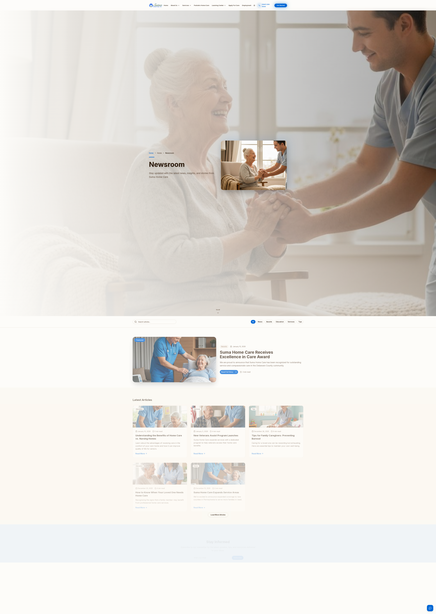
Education (280, 322)
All (253, 322)
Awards (269, 322)
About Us (174, 5)
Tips (300, 322)
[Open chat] (430, 608)
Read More (140, 453)
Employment (246, 5)
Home (166, 5)
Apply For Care (234, 5)
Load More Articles (218, 515)
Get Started (281, 5)
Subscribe (238, 558)
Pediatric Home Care (201, 5)
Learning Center (218, 5)
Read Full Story (227, 372)
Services (185, 5)
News (260, 322)
